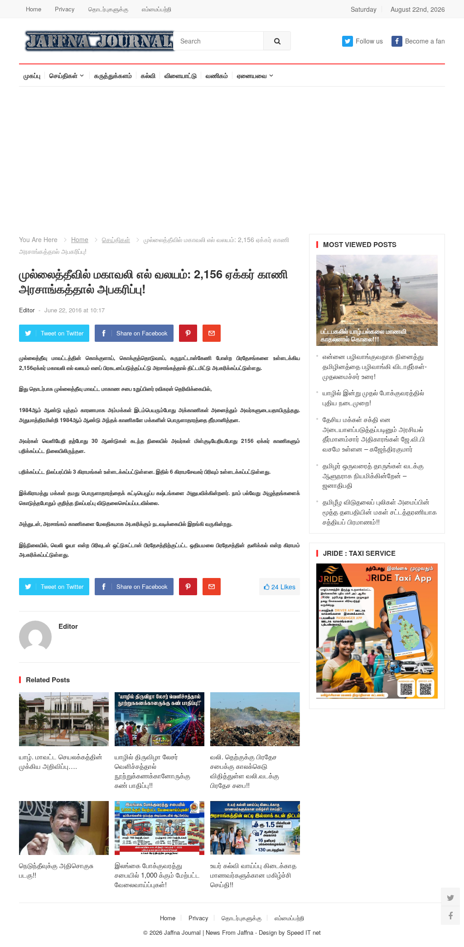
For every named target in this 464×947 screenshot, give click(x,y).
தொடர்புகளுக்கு (108, 9)
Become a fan (425, 40)
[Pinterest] (188, 333)
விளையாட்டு (180, 75)
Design (269, 932)
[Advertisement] (232, 154)
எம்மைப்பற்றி (156, 9)
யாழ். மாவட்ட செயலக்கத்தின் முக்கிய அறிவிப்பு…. (60, 761)
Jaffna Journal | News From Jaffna (208, 932)
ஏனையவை (252, 75)
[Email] (212, 333)
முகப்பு (32, 75)
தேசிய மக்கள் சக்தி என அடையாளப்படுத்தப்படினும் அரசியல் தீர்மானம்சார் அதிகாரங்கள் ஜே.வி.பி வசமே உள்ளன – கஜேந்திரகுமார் (374, 433)
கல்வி (148, 75)
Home (33, 9)
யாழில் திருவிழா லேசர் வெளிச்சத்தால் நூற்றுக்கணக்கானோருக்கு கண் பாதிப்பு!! (152, 771)
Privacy (65, 9)
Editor (27, 310)
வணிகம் (217, 75)
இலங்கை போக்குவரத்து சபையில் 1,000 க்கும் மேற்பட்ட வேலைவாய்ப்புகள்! (157, 874)
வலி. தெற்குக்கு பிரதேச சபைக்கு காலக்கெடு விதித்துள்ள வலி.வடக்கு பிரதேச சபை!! (244, 771)
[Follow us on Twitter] (450, 897)
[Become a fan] (450, 915)
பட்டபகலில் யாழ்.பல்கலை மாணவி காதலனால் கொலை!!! (363, 334)
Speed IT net (304, 932)
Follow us (369, 40)
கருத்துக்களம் (113, 75)
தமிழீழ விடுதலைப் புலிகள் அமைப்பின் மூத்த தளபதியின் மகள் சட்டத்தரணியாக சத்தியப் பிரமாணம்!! (380, 511)
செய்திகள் (63, 75)
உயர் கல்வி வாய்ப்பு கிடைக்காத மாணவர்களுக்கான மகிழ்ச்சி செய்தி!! (253, 874)
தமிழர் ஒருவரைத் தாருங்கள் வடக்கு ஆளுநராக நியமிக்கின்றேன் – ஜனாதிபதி (373, 475)
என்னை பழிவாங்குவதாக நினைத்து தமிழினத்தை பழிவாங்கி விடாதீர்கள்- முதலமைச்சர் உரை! (375, 366)
